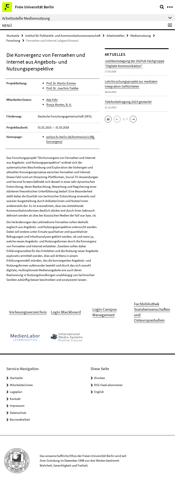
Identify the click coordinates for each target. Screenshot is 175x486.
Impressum (17, 406)
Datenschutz (18, 413)
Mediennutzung (140, 36)
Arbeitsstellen (115, 36)
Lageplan (16, 392)
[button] (108, 119)
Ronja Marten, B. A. (59, 104)
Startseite (12, 36)
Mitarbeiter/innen (21, 385)
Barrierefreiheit (20, 419)
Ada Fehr (52, 100)
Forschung (13, 40)
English (99, 392)
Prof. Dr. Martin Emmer (61, 83)
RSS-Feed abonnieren (108, 385)
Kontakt (15, 399)
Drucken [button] (99, 378)
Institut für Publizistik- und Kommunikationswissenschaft (63, 36)
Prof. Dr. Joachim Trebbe (62, 88)
